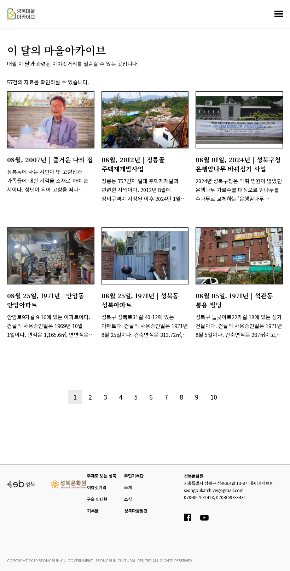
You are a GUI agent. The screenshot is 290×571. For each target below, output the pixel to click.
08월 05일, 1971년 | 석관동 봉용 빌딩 (234, 300)
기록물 (93, 511)
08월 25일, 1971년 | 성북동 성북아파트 (140, 300)
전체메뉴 (279, 14)
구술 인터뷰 (97, 499)
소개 (128, 487)
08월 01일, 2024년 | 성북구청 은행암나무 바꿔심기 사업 (238, 164)
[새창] (50, 119)
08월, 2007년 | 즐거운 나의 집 (50, 159)
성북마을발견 (135, 511)
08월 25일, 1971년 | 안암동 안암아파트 (45, 300)
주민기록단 (134, 476)
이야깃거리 (96, 487)
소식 (128, 499)
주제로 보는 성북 (101, 476)
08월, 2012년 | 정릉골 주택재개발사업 (133, 164)
